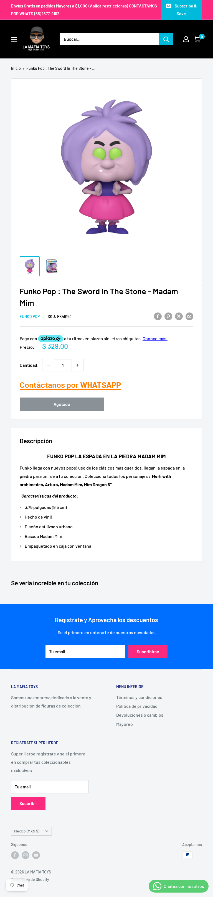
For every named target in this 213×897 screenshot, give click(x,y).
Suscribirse (148, 651)
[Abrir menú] (14, 39)
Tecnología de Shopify (30, 879)
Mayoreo (124, 724)
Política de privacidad (137, 706)
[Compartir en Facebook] (158, 316)
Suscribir (28, 803)
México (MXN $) (26, 831)
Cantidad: (29, 365)
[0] (197, 39)
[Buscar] (166, 39)
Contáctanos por (70, 384)
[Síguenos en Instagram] (25, 855)
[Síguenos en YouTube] (36, 855)
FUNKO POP (30, 316)
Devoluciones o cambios (139, 714)
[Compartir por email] (189, 316)
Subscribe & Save (186, 9)
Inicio (16, 68)
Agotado (62, 404)
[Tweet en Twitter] (179, 316)
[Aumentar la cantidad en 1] (77, 365)
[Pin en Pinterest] (168, 316)
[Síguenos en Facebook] (15, 855)
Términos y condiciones (139, 697)
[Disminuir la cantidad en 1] (48, 365)
